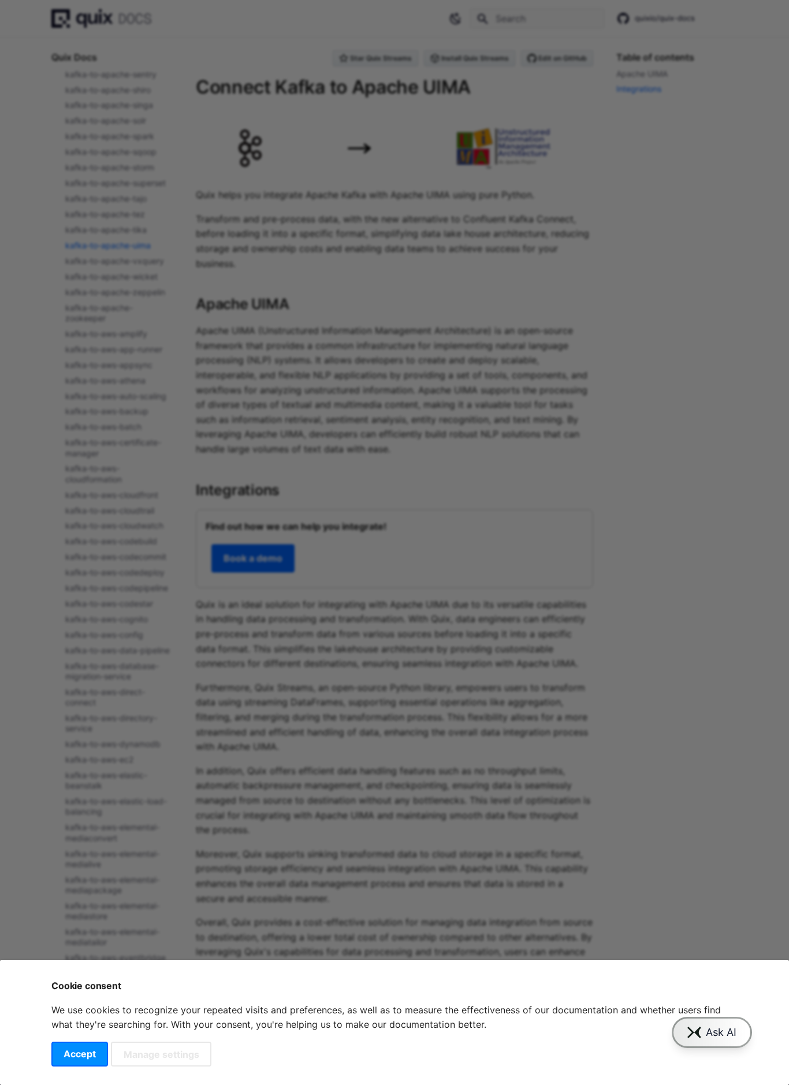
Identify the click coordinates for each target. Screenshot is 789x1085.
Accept (80, 1054)
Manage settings (161, 1054)
